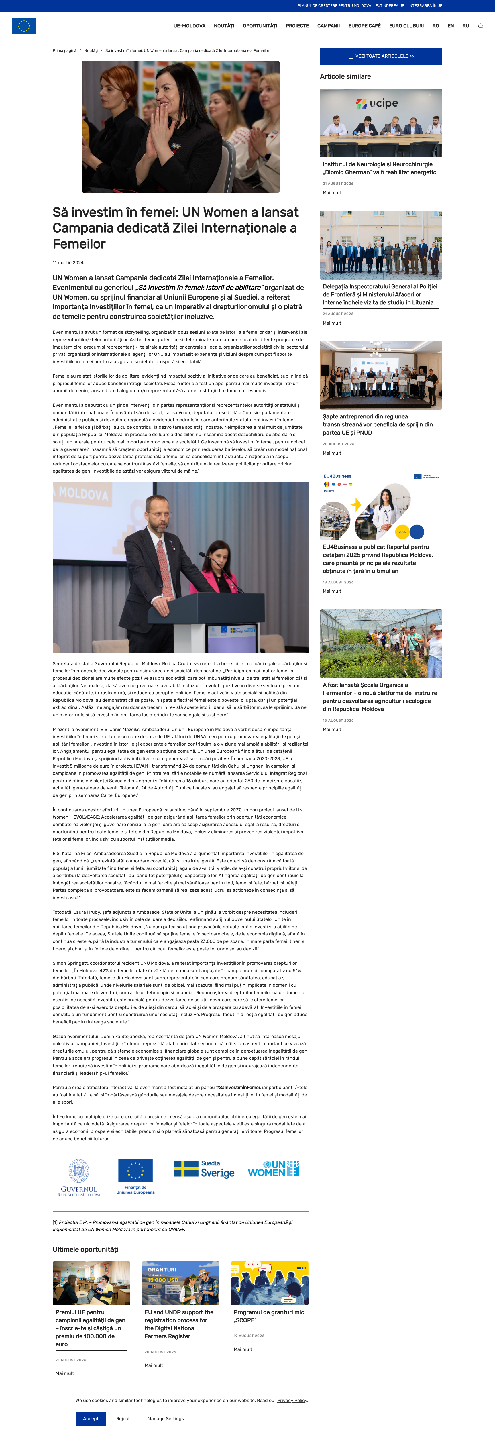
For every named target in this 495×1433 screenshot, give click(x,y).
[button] (481, 26)
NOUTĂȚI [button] (224, 26)
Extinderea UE (390, 5)
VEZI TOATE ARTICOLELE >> (384, 56)
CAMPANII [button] (328, 26)
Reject (123, 1418)
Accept (91, 1418)
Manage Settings (166, 1418)
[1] (147, 766)
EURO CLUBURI (406, 26)
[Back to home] (24, 26)
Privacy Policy (292, 1400)
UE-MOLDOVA (189, 26)
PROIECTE (297, 26)
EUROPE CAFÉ (365, 26)
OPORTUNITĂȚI (260, 26)
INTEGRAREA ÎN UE (425, 5)
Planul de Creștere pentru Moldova (334, 5)
